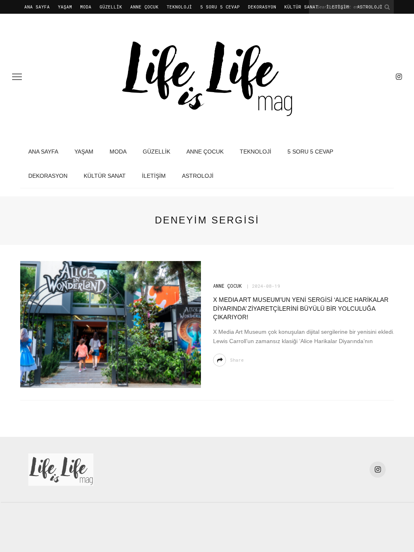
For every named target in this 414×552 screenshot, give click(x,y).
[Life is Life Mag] (60, 469)
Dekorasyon (262, 7)
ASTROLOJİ (197, 176)
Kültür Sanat (301, 7)
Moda (85, 7)
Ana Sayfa (37, 7)
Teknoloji (179, 7)
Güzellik (110, 7)
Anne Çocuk (144, 7)
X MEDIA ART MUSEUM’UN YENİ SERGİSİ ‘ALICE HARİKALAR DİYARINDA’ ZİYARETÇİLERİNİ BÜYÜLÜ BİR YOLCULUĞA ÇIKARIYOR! (301, 308)
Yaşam (65, 7)
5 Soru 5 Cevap (220, 7)
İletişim (154, 176)
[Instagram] (399, 76)
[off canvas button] (17, 77)
